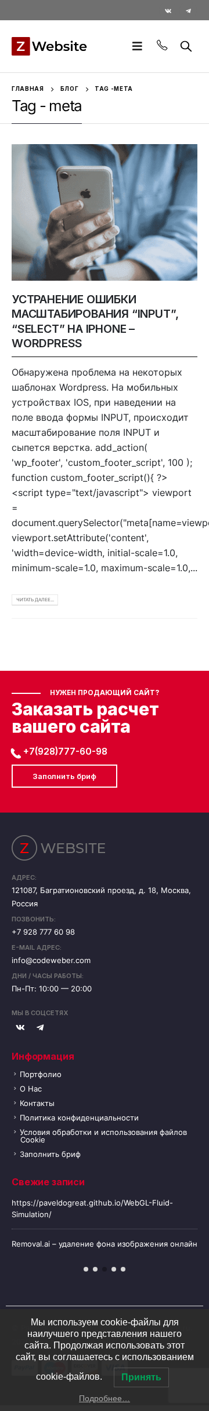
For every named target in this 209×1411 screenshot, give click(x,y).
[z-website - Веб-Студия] (49, 46)
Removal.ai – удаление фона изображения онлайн (104, 1243)
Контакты (37, 1103)
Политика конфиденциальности (79, 1117)
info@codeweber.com (51, 960)
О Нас (31, 1088)
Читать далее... (35, 599)
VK (20, 1027)
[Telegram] (188, 10)
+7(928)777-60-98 (65, 751)
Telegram (40, 1027)
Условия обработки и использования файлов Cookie (103, 1135)
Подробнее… (104, 1398)
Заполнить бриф (64, 776)
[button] (86, 1269)
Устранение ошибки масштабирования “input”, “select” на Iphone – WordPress (95, 321)
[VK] (167, 10)
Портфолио (41, 1074)
